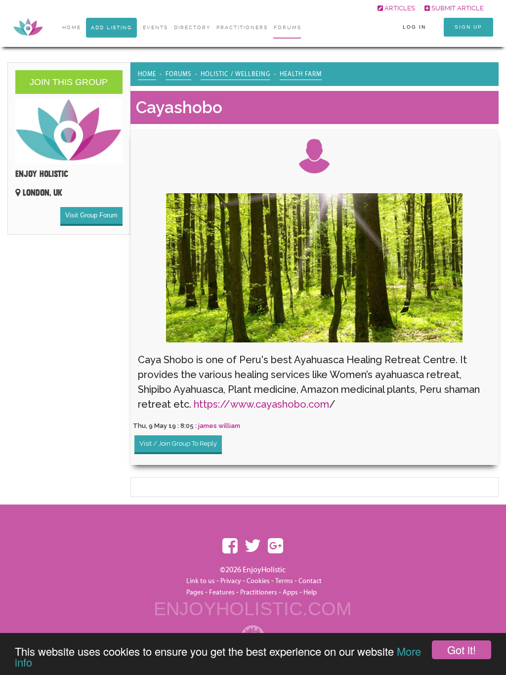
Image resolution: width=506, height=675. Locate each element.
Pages (195, 592)
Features (222, 592)
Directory (192, 27)
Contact (310, 581)
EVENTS (155, 27)
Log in (414, 27)
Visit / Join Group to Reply (178, 443)
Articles (399, 8)
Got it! (461, 649)
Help (310, 592)
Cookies (259, 581)
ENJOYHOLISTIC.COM (253, 608)
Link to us (200, 581)
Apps (290, 592)
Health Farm (301, 74)
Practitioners (258, 592)
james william (219, 425)
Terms (284, 581)
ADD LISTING (111, 27)
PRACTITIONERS (242, 27)
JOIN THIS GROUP (69, 82)
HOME (71, 27)
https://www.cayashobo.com (261, 404)
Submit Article (457, 8)
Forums (287, 27)
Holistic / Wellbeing (235, 74)
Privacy (230, 581)
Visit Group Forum (91, 215)
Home (147, 74)
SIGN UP (468, 27)
